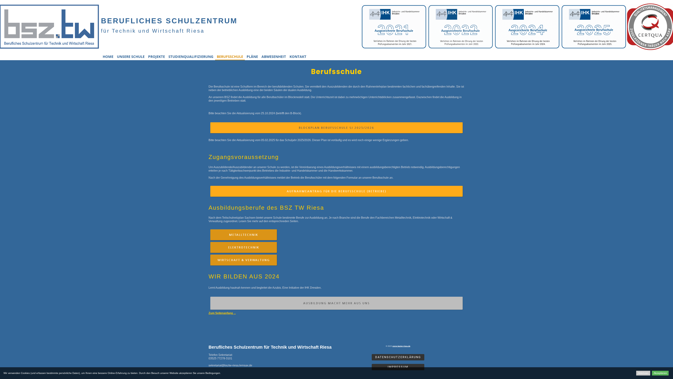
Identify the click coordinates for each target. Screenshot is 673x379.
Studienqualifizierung (190, 56)
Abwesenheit (273, 56)
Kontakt (298, 56)
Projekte (156, 56)
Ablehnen (643, 373)
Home (108, 56)
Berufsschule (230, 56)
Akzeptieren (660, 373)
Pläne (252, 56)
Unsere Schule (131, 56)
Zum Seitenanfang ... (222, 313)
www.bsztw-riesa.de (401, 346)
